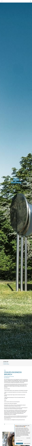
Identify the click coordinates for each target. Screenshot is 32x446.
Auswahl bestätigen (27, 443)
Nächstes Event (5, 362)
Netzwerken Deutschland (5, 1)
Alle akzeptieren (19, 443)
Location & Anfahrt (6, 364)
